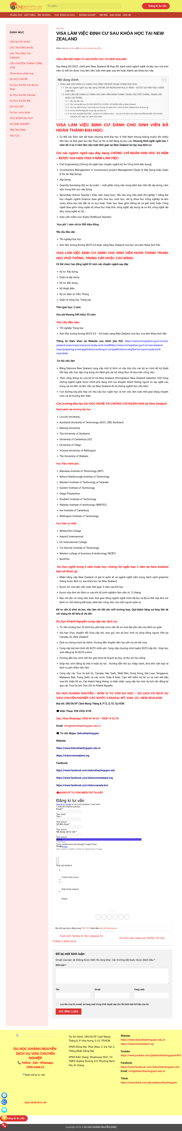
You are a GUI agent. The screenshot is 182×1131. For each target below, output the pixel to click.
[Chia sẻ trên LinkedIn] (121, 917)
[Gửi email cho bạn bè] (109, 917)
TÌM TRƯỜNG (44, 15)
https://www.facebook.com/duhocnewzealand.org (84, 777)
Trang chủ (16, 15)
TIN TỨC (104, 15)
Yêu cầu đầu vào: (77, 101)
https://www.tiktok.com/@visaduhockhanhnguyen (149, 1082)
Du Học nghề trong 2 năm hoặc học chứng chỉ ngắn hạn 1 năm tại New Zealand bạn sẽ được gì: (109, 107)
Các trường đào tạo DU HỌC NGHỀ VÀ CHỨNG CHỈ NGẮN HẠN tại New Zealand (103, 104)
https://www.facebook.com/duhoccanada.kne (82, 785)
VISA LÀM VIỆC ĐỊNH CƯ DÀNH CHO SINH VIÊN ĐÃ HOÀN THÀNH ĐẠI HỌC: (98, 84)
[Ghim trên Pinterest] (115, 917)
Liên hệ (127, 15)
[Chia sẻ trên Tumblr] (127, 917)
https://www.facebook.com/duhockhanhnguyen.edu (85, 770)
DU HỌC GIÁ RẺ (19, 79)
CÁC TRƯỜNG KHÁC (21, 47)
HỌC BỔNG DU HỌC (65, 15)
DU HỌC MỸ (17, 106)
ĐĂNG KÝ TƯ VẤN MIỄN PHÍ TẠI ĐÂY (81, 792)
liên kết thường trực (108, 928)
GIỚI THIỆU (29, 15)
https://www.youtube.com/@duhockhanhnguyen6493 (151, 1055)
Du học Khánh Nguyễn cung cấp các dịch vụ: (88, 110)
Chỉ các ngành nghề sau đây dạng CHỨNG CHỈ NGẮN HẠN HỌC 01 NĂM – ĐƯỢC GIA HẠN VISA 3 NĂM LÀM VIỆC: (114, 89)
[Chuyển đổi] (42, 56)
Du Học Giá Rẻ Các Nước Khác (24, 87)
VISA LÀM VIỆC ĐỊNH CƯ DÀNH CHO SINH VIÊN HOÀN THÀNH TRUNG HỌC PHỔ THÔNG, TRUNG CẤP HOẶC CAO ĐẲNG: (113, 96)
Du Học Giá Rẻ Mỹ (20, 100)
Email (97, 989)
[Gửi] (118, 6)
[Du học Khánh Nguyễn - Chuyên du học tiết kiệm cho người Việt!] (26, 6)
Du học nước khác (20, 112)
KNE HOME (115, 15)
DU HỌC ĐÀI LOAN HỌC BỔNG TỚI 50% (142, 938)
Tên (57, 989)
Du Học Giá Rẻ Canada (22, 95)
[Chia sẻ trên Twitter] (103, 917)
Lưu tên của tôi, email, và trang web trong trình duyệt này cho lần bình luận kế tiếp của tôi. (104, 1004)
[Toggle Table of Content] (163, 80)
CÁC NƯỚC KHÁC (20, 41)
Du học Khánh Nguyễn (90, 48)
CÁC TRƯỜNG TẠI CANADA (20, 55)
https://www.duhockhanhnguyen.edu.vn (78, 748)
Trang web (139, 989)
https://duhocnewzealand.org (72, 755)
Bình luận (61, 965)
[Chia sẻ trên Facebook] (98, 917)
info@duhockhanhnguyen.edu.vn (146, 1071)
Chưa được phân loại (22, 73)
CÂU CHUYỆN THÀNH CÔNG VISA (26, 65)
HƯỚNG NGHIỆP (87, 15)
